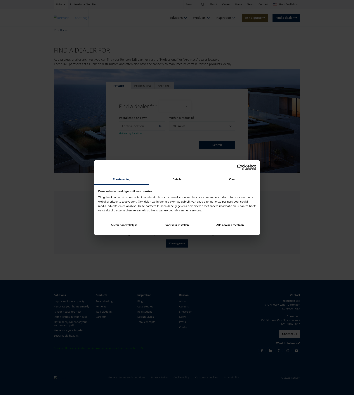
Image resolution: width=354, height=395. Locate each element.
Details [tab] (177, 179)
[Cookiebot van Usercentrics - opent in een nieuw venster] (240, 167)
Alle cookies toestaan (230, 225)
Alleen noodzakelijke (124, 225)
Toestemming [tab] (121, 179)
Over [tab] (232, 179)
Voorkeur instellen (177, 225)
